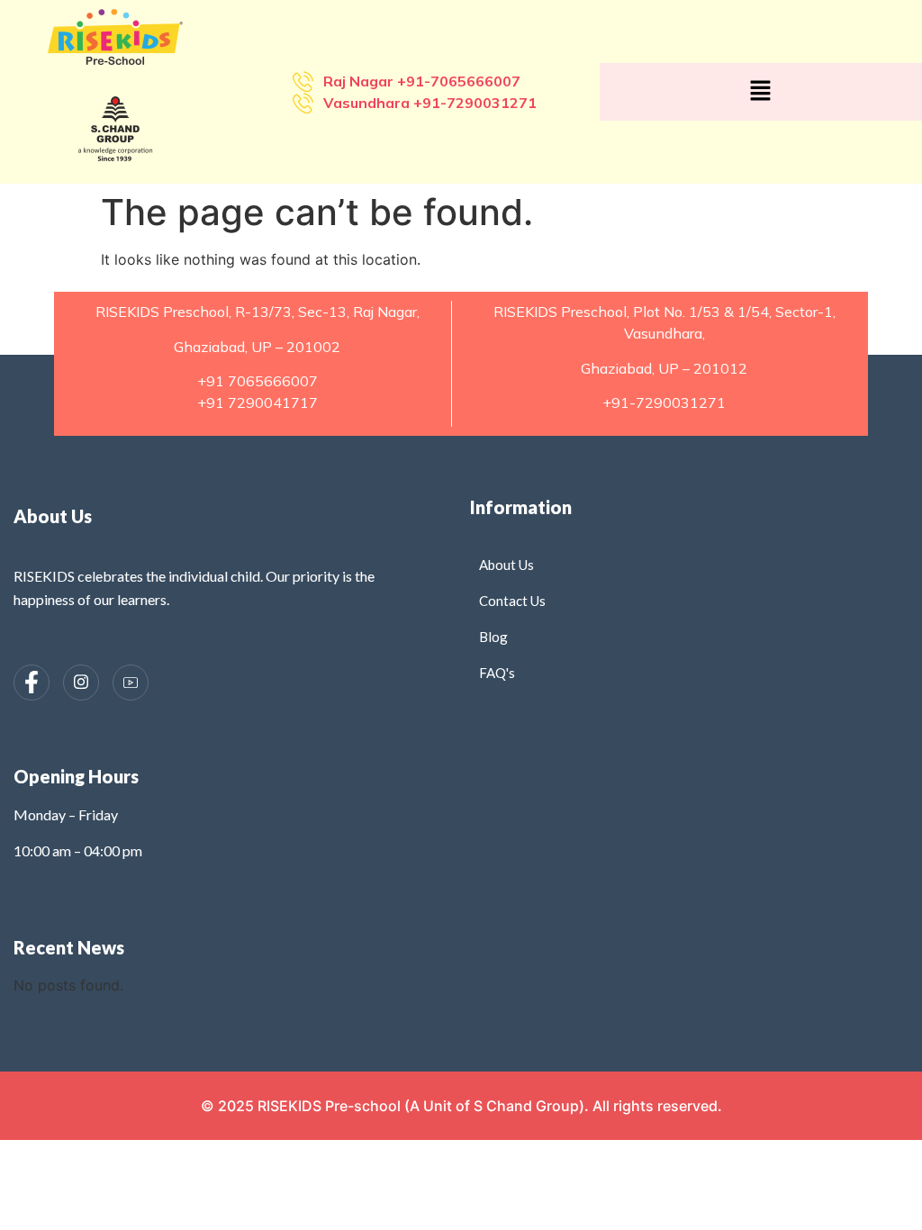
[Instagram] (81, 683)
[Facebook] (32, 683)
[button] (761, 91)
